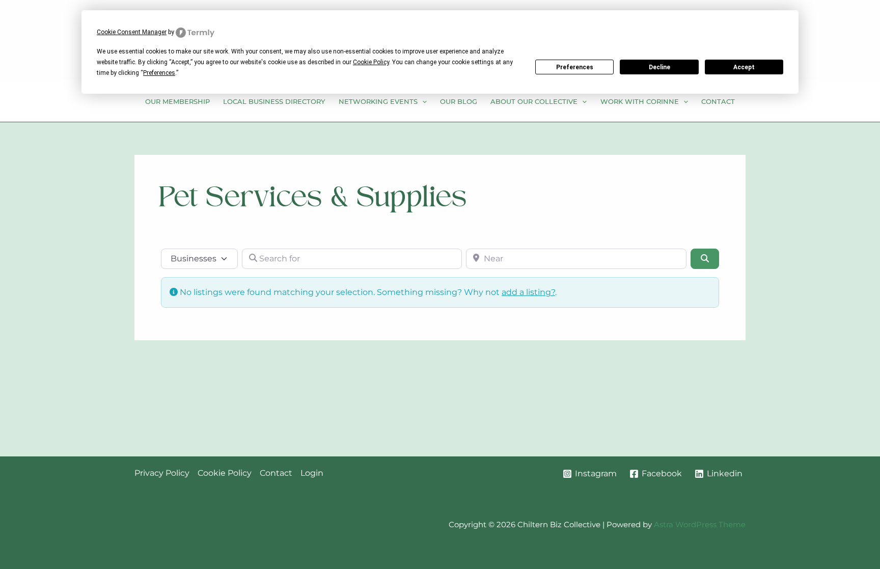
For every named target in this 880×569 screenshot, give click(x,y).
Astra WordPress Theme (700, 524)
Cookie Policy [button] (371, 62)
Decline (659, 67)
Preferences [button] (159, 72)
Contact (718, 101)
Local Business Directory (274, 101)
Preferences (574, 67)
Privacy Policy (161, 473)
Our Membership (177, 101)
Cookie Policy (225, 473)
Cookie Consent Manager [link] (132, 32)
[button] (422, 101)
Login (311, 473)
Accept (744, 67)
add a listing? (528, 292)
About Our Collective (534, 101)
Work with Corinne (639, 101)
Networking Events (378, 101)
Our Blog (458, 101)
